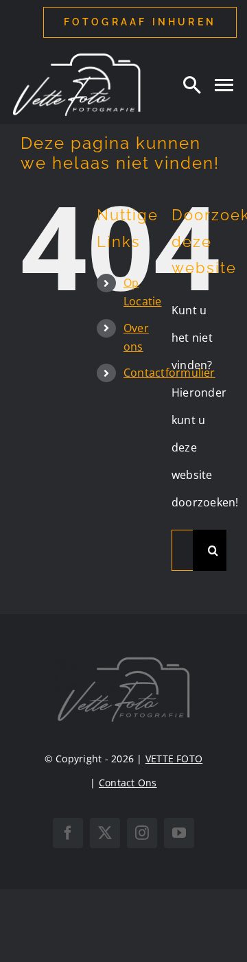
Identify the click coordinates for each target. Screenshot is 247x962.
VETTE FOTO (173, 758)
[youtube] (179, 833)
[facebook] (68, 833)
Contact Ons (128, 782)
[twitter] (105, 833)
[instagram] (142, 833)
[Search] (192, 84)
